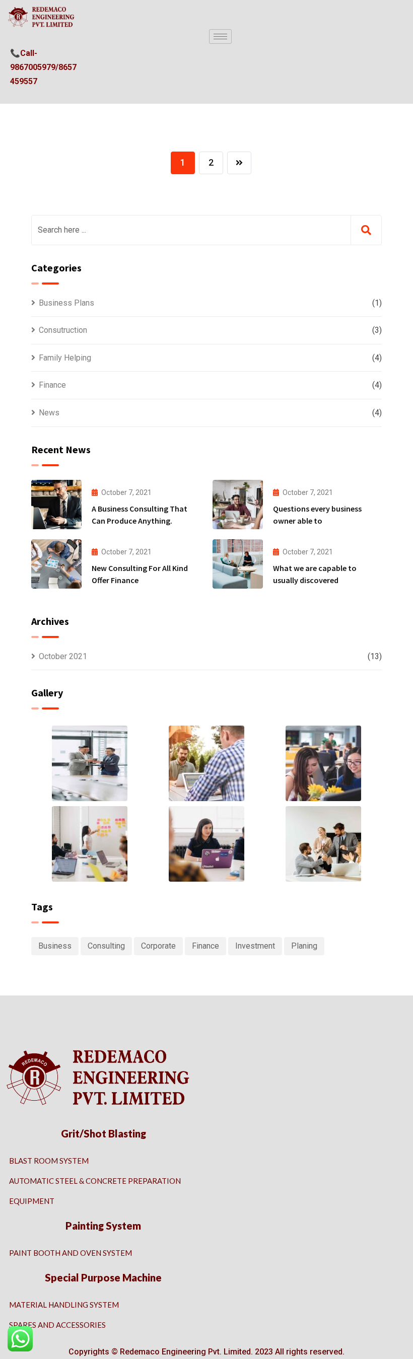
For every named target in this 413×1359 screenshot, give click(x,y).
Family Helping (65, 358)
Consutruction (63, 330)
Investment (255, 946)
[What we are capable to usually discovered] (238, 564)
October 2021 (63, 656)
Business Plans (66, 303)
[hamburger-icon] (220, 36)
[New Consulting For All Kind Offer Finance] (56, 564)
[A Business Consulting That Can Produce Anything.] (56, 504)
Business (55, 946)
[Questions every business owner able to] (238, 504)
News (49, 412)
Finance (52, 385)
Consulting (106, 946)
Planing (304, 946)
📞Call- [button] (23, 53)
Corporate (158, 946)
